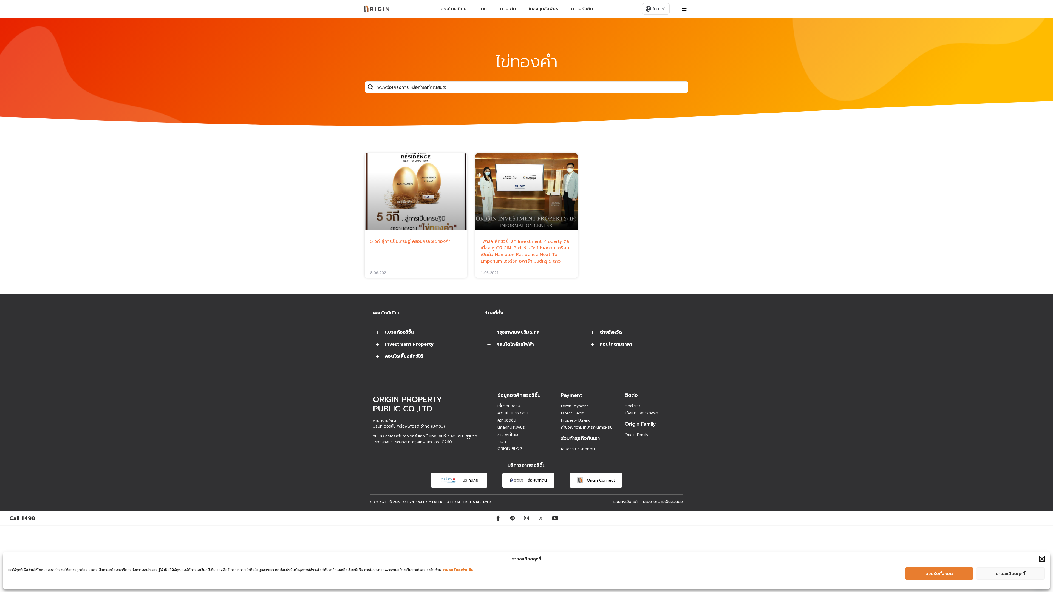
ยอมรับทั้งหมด (939, 574)
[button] (1042, 559)
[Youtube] (555, 518)
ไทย (655, 9)
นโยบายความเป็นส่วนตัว (663, 502)
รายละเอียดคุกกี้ (1010, 574)
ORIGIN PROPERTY (417, 502)
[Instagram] (526, 518)
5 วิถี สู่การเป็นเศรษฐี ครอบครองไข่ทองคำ (410, 241)
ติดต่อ (631, 395)
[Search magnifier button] (370, 87)
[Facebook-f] (498, 518)
